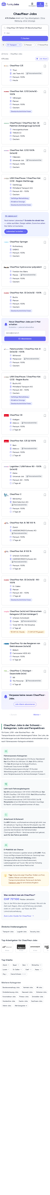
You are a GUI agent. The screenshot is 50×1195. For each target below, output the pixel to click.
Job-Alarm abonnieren (25, 704)
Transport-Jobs (14, 883)
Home (5, 54)
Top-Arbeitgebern (32, 18)
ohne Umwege (29, 21)
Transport (13, 45)
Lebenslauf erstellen (14, 231)
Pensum (29, 45)
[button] (32, 4)
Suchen (26, 38)
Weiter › (37, 715)
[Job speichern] (44, 66)
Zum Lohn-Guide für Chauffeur (17, 916)
